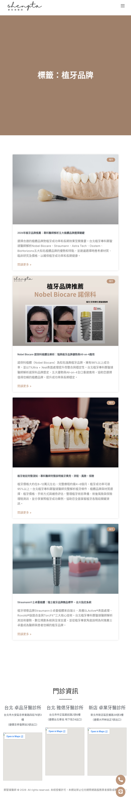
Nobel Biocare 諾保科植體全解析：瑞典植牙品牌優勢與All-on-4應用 (56, 354)
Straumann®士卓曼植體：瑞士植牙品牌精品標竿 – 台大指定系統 (54, 602)
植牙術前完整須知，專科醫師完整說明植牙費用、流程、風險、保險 (55, 475)
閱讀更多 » (24, 264)
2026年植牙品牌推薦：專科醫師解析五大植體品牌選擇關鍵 (51, 232)
